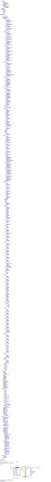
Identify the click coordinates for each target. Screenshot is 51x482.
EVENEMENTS (5, 3)
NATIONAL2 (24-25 (5, 6)
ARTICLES (3, 8)
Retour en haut (2, 481)
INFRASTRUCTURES (6, 4)
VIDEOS (3, 9)
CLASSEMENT (7, 7)
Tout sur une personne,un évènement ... (5, 461)
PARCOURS (4, 2)
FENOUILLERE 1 (38, 467)
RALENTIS (4, 11)
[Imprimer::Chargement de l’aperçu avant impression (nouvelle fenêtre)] (1, 464)
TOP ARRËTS (4, 12)
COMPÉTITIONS (4, 5)
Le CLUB (3, 1)
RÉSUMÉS (4, 10)
